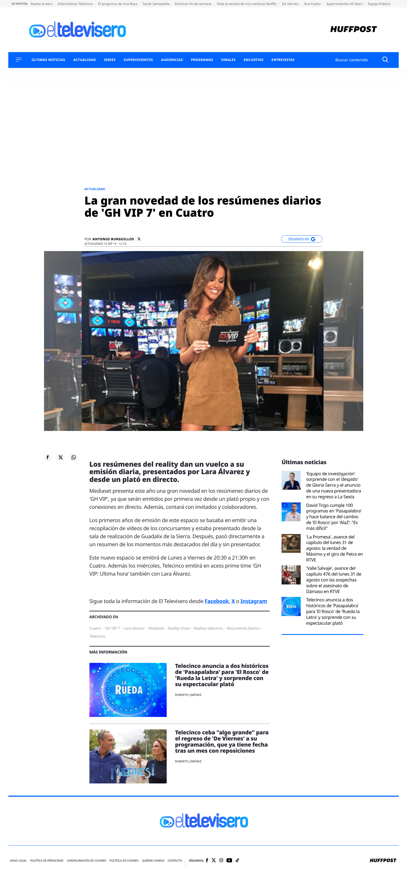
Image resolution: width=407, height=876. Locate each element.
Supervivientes (138, 60)
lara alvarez (134, 628)
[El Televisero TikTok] (237, 860)
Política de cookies (124, 860)
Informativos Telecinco (76, 3)
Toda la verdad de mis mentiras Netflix (247, 3)
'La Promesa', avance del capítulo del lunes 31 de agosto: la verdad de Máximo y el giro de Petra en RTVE (334, 548)
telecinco (97, 636)
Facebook (217, 601)
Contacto (175, 860)
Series (109, 60)
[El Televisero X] (214, 860)
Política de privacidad (46, 860)
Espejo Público (379, 3)
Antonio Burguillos (113, 239)
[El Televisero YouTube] (229, 860)
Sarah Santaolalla (156, 3)
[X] (139, 239)
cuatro (95, 628)
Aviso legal (18, 860)
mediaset (156, 628)
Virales (228, 60)
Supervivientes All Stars (345, 3)
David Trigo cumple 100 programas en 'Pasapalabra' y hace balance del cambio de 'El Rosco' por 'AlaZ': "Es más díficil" (334, 516)
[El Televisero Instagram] (221, 860)
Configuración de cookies (86, 860)
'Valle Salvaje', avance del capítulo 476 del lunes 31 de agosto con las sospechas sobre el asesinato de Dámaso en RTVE (333, 579)
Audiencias (172, 60)
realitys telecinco (208, 628)
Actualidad (84, 60)
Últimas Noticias (48, 60)
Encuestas (254, 60)
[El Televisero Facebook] (207, 861)
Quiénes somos (153, 860)
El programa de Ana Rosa (118, 3)
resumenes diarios (243, 628)
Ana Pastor (313, 3)
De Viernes (291, 3)
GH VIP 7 (112, 628)
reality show (179, 628)
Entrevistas (283, 60)
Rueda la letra (42, 3)
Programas (202, 60)
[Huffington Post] (353, 30)
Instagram (254, 601)
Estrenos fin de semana (193, 3)
